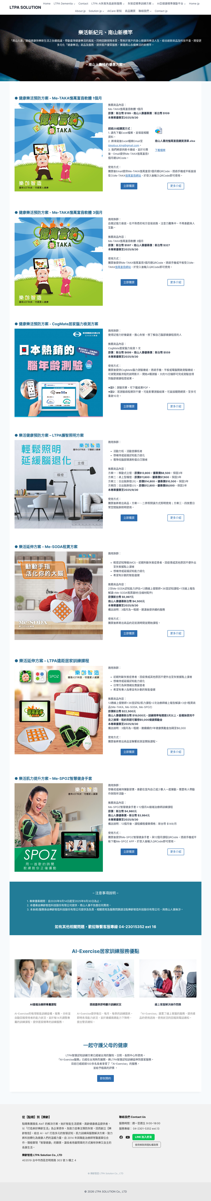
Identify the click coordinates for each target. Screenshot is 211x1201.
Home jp (194, 3)
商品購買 (130, 11)
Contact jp (161, 11)
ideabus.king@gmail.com (123, 145)
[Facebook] (121, 1137)
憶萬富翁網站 (133, 175)
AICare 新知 (114, 11)
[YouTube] (128, 1137)
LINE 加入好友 (143, 1136)
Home (47, 3)
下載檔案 (160, 150)
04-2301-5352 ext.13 (146, 1128)
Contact (83, 3)
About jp (80, 11)
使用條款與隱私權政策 (146, 1144)
